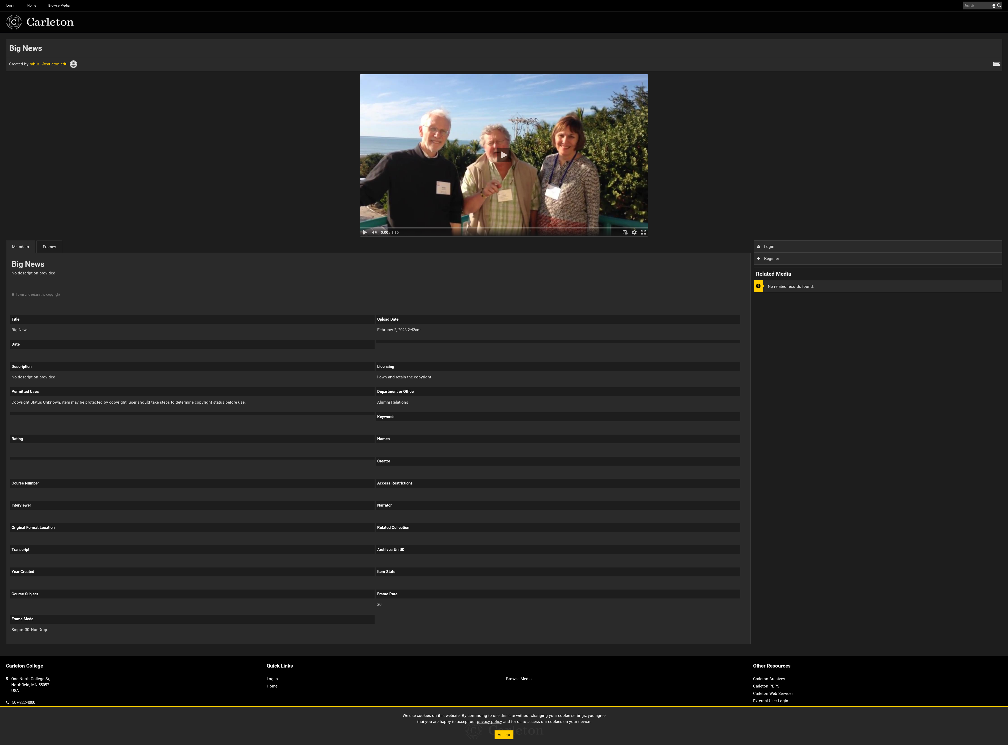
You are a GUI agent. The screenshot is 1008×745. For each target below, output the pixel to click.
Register (771, 258)
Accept (504, 734)
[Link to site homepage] (40, 22)
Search (999, 5)
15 (68, 643)
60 (103, 643)
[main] (504, 344)
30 (86, 643)
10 (51, 643)
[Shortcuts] (996, 62)
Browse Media (59, 5)
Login (768, 246)
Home (31, 5)
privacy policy (489, 721)
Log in (10, 5)
